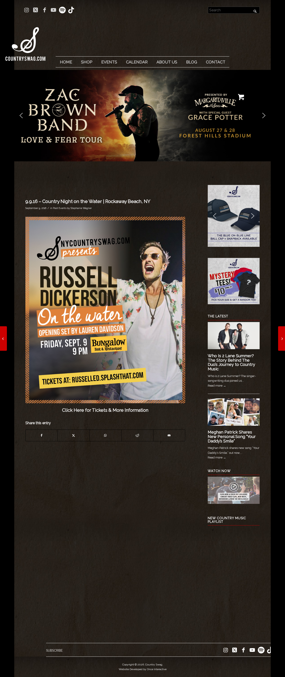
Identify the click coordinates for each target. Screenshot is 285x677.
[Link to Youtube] (53, 10)
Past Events (59, 208)
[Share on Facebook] (41, 435)
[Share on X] (73, 435)
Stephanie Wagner (81, 208)
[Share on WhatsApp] (105, 435)
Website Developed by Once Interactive (143, 669)
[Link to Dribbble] (71, 10)
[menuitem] (66, 62)
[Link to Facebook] (44, 10)
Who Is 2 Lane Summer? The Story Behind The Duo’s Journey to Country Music (231, 362)
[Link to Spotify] (62, 10)
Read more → (217, 385)
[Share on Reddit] (137, 435)
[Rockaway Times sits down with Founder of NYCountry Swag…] (3, 338)
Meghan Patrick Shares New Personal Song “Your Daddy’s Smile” (232, 436)
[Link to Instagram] (26, 10)
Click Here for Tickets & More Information (105, 410)
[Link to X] (35, 10)
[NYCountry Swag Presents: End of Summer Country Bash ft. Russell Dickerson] (281, 338)
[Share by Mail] (169, 435)
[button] (142, 115)
